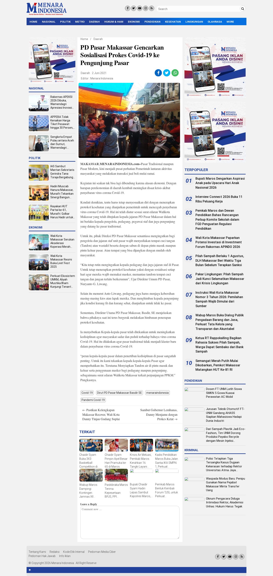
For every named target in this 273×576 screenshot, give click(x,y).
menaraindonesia (157, 392)
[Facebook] (127, 8)
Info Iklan (65, 556)
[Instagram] (145, 8)
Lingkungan (194, 21)
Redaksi (55, 551)
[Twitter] (133, 8)
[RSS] (151, 8)
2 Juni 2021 (99, 73)
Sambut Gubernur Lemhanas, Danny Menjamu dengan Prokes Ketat (158, 414)
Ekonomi (134, 21)
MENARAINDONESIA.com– (120, 163)
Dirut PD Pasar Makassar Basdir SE (119, 392)
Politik (65, 21)
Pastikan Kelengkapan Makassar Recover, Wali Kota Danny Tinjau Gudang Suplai (101, 414)
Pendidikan (152, 21)
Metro (80, 21)
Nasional (49, 21)
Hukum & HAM (113, 21)
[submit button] (243, 9)
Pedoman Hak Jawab (42, 556)
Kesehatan (173, 21)
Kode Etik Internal (74, 551)
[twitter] (167, 72)
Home (33, 21)
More (230, 21)
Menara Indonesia (101, 78)
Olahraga (215, 21)
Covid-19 (87, 392)
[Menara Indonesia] (47, 14)
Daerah (94, 21)
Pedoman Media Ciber (102, 551)
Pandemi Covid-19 (93, 400)
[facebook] (158, 72)
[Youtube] (139, 8)
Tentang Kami (37, 551)
